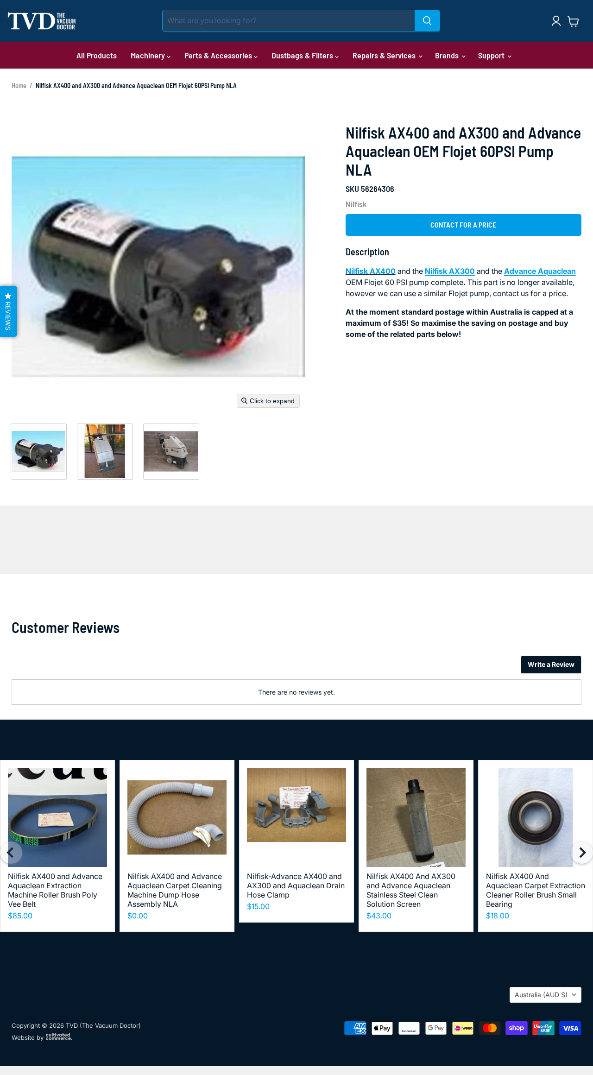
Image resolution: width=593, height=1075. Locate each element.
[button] (38, 451)
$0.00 (137, 915)
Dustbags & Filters (303, 55)
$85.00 (20, 915)
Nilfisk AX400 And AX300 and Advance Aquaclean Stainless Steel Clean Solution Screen (410, 890)
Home (19, 85)
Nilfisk (356, 204)
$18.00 (497, 915)
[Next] (582, 852)
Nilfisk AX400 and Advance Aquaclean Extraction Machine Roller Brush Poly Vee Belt (55, 890)
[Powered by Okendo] (53, 668)
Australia (541, 995)
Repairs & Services (385, 55)
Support (492, 55)
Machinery (149, 55)
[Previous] (11, 852)
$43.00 (378, 915)
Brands (448, 55)
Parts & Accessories (219, 55)
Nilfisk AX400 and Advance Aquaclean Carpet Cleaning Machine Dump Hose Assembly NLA (174, 890)
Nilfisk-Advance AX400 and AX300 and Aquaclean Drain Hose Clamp (296, 885)
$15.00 (258, 906)
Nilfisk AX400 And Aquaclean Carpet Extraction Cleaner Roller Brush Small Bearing (535, 890)
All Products (96, 55)
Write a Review (551, 664)
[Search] (427, 20)
